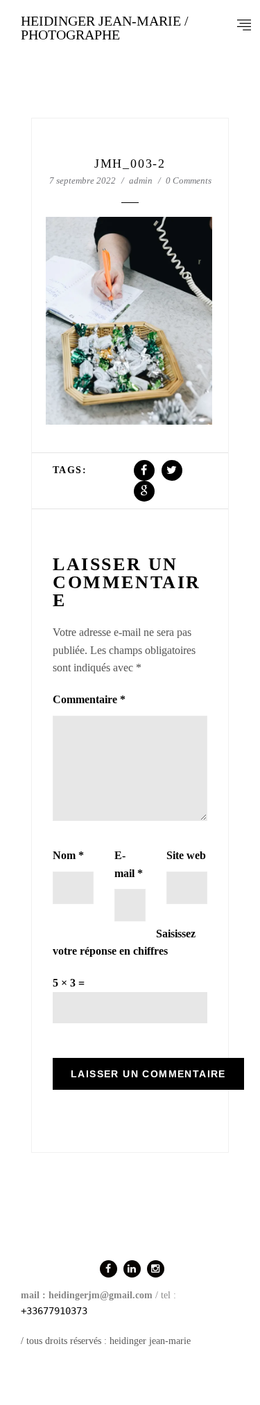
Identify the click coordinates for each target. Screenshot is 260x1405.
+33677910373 (54, 1310)
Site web (186, 855)
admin (141, 180)
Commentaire (89, 699)
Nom (68, 855)
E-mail (128, 864)
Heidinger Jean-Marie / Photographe (105, 27)
